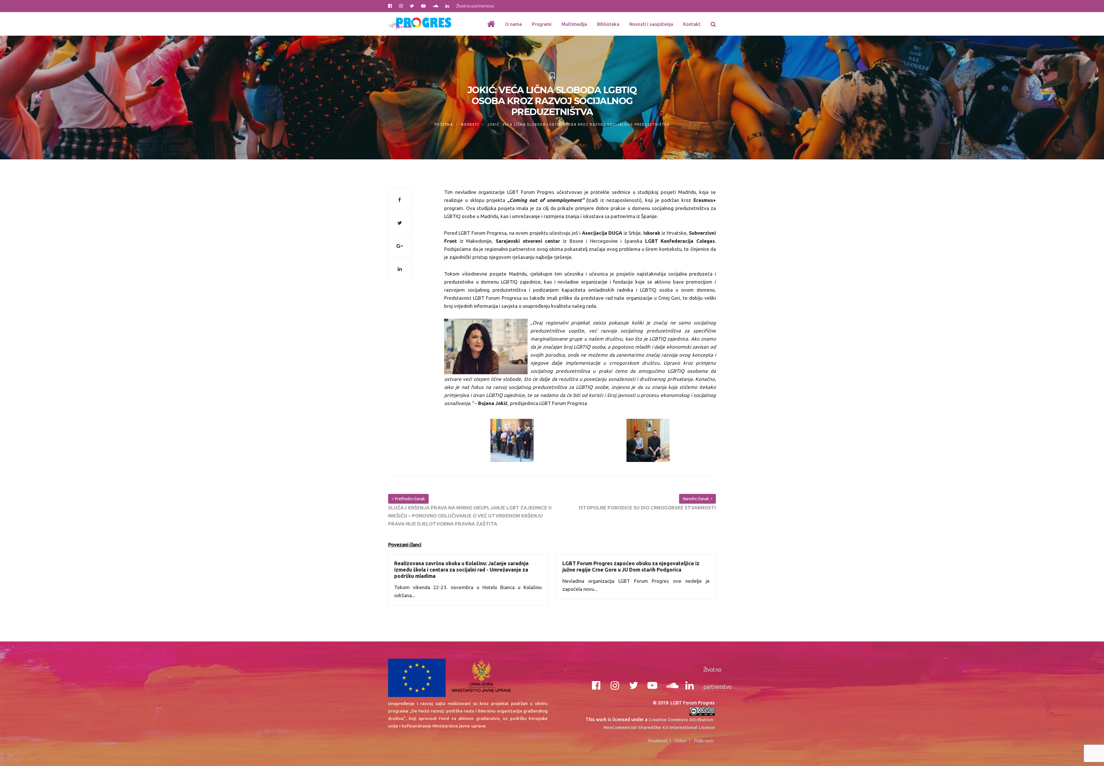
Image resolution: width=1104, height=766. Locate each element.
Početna (443, 124)
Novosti (470, 124)
